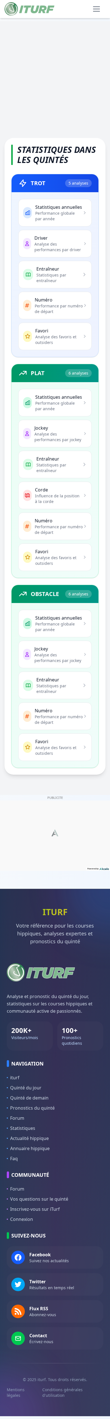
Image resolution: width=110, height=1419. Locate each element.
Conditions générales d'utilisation (62, 1392)
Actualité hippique (29, 1138)
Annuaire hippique (30, 1148)
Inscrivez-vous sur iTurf (35, 1209)
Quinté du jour (25, 1088)
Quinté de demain (29, 1098)
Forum (17, 1118)
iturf (14, 1078)
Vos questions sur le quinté (39, 1199)
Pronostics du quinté (32, 1108)
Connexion (21, 1219)
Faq (14, 1158)
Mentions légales (16, 1392)
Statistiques (22, 1128)
